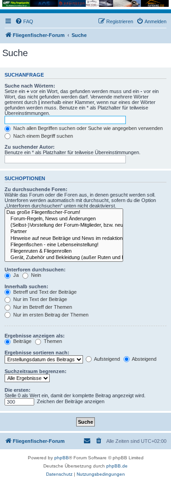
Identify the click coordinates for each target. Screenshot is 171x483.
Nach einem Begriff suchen (42, 136)
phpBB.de (117, 465)
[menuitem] (24, 21)
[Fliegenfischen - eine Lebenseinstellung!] (63, 245)
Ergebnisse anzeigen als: (35, 335)
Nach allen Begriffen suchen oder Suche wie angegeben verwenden (87, 128)
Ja (15, 275)
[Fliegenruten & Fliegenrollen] (63, 251)
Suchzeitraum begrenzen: (36, 371)
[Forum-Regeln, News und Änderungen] (63, 219)
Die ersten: (18, 390)
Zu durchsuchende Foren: (36, 189)
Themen (52, 341)
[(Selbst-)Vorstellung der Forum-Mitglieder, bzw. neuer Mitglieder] (63, 225)
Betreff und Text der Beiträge (44, 292)
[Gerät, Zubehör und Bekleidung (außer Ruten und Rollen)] (63, 257)
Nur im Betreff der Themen (42, 307)
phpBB (61, 457)
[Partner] (63, 232)
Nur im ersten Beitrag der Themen (50, 314)
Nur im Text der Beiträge (39, 299)
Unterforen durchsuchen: (35, 269)
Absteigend (143, 359)
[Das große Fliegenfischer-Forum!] (63, 212)
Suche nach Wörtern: (30, 85)
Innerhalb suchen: (26, 286)
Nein (35, 275)
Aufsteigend (106, 359)
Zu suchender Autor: (30, 147)
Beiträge (21, 341)
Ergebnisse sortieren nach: (37, 352)
